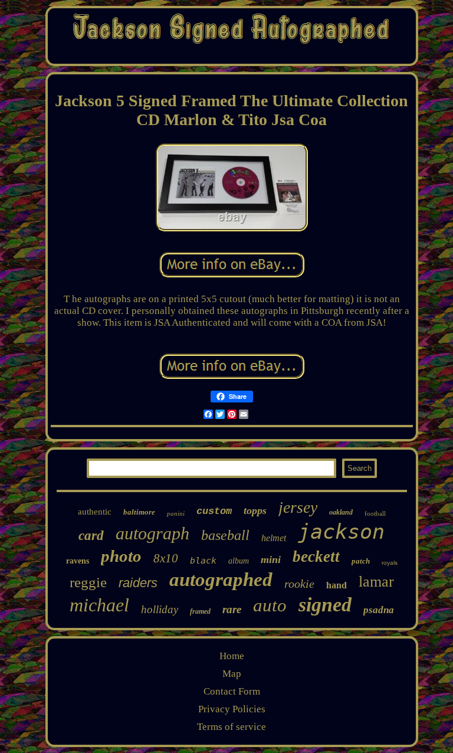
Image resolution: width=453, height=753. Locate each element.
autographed (221, 579)
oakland (341, 512)
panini (176, 513)
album (238, 560)
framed (200, 611)
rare (231, 609)
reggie (88, 582)
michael (99, 605)
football (375, 513)
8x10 (165, 558)
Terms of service (231, 726)
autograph (152, 533)
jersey (297, 507)
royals (390, 562)
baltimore (139, 512)
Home (231, 656)
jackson (341, 532)
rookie (299, 583)
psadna (378, 610)
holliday (159, 609)
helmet (273, 538)
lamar (376, 581)
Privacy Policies (231, 709)
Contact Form (231, 691)
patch (361, 560)
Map (231, 673)
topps (255, 510)
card (91, 535)
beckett (316, 556)
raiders (138, 582)
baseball (225, 535)
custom (214, 511)
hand (336, 585)
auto (270, 605)
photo (121, 555)
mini (271, 559)
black (203, 560)
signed (325, 605)
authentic (94, 511)
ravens (77, 560)
